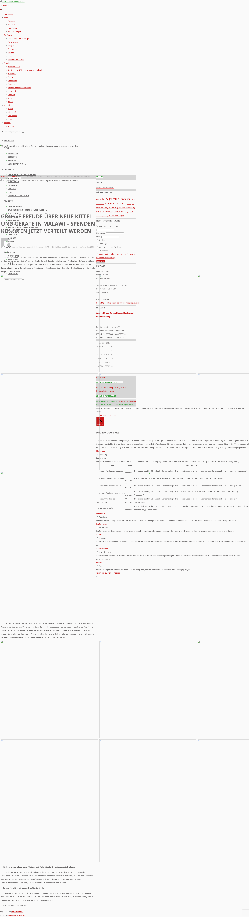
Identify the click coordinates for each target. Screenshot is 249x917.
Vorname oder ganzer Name (108, 226)
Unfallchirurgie (100, 216)
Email (98, 236)
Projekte (107, 211)
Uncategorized (127, 212)
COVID (47, 247)
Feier (133, 204)
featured (129, 204)
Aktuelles (21, 247)
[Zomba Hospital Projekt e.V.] (12, 2)
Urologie (106, 216)
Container (39, 247)
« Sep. (98, 374)
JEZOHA (54, 247)
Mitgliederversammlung (124, 207)
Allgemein (5, 176)
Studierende (103, 240)
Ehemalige (102, 243)
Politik (99, 211)
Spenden (61, 247)
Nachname (100, 233)
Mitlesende (103, 250)
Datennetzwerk (100, 204)
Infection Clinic (101, 208)
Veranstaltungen (116, 215)
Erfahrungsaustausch (115, 203)
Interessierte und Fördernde (110, 247)
